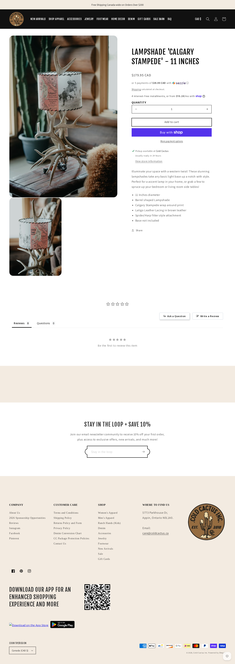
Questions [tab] (43, 323)
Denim (102, 528)
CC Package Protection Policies (71, 538)
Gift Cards (104, 559)
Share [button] (139, 230)
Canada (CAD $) (20, 650)
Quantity (139, 102)
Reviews (14, 523)
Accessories (104, 533)
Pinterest (14, 538)
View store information (148, 161)
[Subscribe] (143, 452)
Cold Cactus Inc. (200, 653)
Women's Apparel (108, 512)
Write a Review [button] (209, 316)
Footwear (103, 543)
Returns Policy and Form (68, 523)
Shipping (136, 89)
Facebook (14, 533)
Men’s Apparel (106, 518)
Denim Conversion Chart (68, 533)
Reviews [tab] (19, 323)
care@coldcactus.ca (155, 533)
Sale (100, 554)
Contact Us (60, 543)
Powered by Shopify (217, 653)
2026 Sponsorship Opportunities (27, 518)
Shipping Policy (63, 518)
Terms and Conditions (66, 512)
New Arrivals (105, 548)
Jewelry (102, 538)
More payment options (171, 141)
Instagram (14, 528)
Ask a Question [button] (176, 316)
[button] (208, 19)
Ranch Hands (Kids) (109, 523)
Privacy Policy (62, 528)
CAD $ (198, 19)
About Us (14, 512)
